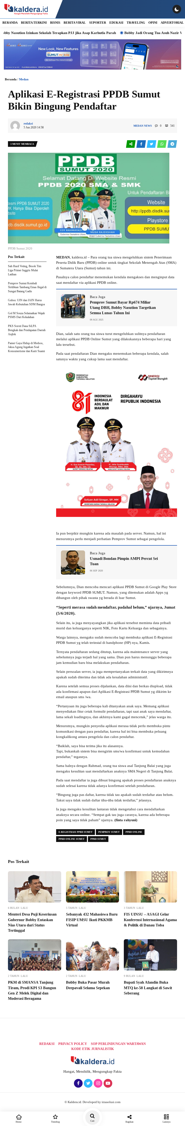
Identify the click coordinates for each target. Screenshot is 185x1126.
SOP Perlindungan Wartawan (118, 1044)
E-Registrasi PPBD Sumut (75, 832)
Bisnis (55, 22)
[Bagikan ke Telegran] (172, 144)
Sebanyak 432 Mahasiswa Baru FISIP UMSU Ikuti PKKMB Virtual (92, 919)
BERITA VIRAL (75, 22)
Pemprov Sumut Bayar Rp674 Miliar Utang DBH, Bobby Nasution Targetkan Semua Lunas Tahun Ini (123, 307)
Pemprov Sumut (109, 832)
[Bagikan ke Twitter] (152, 144)
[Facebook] (78, 1083)
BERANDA (10, 22)
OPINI (152, 22)
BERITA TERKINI (34, 22)
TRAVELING (136, 22)
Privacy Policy (72, 1044)
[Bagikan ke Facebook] (141, 144)
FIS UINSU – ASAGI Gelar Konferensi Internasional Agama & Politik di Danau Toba (150, 919)
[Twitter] (87, 1083)
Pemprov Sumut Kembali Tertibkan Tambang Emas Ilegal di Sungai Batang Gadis (27, 287)
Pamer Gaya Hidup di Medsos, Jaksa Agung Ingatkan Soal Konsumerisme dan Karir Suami (26, 347)
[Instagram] (97, 1083)
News (148, 125)
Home (18, 1121)
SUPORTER (97, 22)
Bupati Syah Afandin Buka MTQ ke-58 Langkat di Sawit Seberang (148, 987)
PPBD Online (134, 832)
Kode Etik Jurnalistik (92, 1049)
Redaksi (46, 1044)
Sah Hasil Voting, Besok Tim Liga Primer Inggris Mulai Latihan (24, 270)
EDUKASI (116, 22)
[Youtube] (107, 1083)
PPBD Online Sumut (72, 839)
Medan (23, 79)
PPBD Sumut (98, 839)
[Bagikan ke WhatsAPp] (162, 144)
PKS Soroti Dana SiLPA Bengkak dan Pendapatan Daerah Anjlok (27, 330)
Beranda (11, 79)
